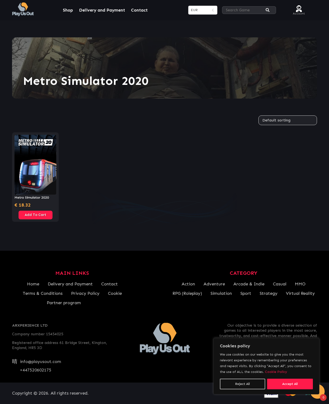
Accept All (290, 384)
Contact (139, 10)
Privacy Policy (85, 293)
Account (299, 13)
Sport (245, 293)
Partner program (64, 302)
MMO (300, 284)
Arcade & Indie (248, 284)
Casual (279, 284)
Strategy (268, 293)
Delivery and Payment (102, 10)
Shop (68, 10)
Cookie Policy (276, 372)
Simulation (221, 293)
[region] (266, 366)
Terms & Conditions (43, 293)
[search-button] (267, 10)
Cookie (115, 293)
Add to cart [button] (35, 215)
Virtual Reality (300, 293)
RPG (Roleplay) (187, 293)
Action (188, 284)
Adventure (214, 284)
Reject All (242, 384)
